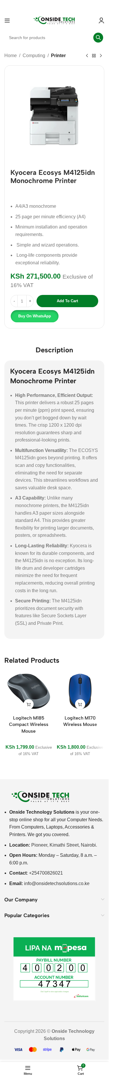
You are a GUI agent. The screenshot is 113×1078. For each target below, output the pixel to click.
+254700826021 (46, 873)
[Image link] (40, 796)
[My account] (101, 20)
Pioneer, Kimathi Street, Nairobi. (64, 845)
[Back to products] (93, 55)
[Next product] (100, 55)
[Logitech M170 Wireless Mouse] (80, 691)
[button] (34, 316)
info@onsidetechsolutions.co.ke (57, 883)
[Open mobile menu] (7, 20)
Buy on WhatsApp (34, 316)
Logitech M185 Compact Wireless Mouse (28, 724)
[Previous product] (86, 55)
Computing (34, 55)
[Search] (98, 38)
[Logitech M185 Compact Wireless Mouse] (28, 691)
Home (10, 55)
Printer (58, 55)
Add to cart (67, 301)
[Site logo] (54, 19)
